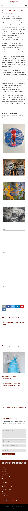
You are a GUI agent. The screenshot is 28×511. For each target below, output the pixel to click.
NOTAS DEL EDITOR (7, 486)
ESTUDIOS (4, 475)
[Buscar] (26, 5)
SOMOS (4, 478)
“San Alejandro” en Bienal (9, 376)
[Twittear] (13, 306)
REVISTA (4, 467)
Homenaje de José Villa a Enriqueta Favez (13, 346)
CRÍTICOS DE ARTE (6, 490)
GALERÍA (4, 469)
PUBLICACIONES (6, 476)
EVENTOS (4, 491)
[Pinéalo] (22, 306)
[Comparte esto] (8, 306)
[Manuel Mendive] (14, 191)
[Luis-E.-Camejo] (14, 214)
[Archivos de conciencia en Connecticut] (14, 138)
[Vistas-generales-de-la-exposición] (14, 237)
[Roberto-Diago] (14, 167)
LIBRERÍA (4, 471)
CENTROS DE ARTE (6, 473)
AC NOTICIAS (5, 495)
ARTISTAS (4, 488)
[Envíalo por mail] (4, 306)
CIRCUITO (4, 482)
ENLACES (4, 493)
